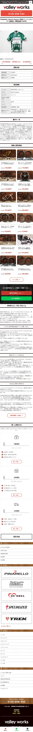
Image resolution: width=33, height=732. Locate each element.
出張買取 (3, 560)
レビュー (3, 675)
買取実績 (16, 537)
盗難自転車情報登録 (5, 679)
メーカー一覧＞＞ (6, 626)
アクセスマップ (4, 688)
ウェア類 (3, 660)
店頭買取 (3, 556)
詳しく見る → (16, 461)
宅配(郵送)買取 (4, 553)
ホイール (3, 653)
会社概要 (3, 685)
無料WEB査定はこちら (15, 293)
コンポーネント (4, 657)
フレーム (3, 650)
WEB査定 (27, 730)
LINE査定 (16, 730)
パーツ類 (3, 663)
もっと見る (15, 279)
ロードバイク (4, 638)
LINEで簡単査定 (15, 298)
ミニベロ (3, 634)
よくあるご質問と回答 (6, 672)
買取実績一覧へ (16, 61)
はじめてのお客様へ (5, 547)
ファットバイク (4, 647)
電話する (5, 730)
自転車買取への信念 (15, 415)
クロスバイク (4, 641)
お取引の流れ (4, 550)
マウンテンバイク (5, 644)
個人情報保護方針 (5, 682)
